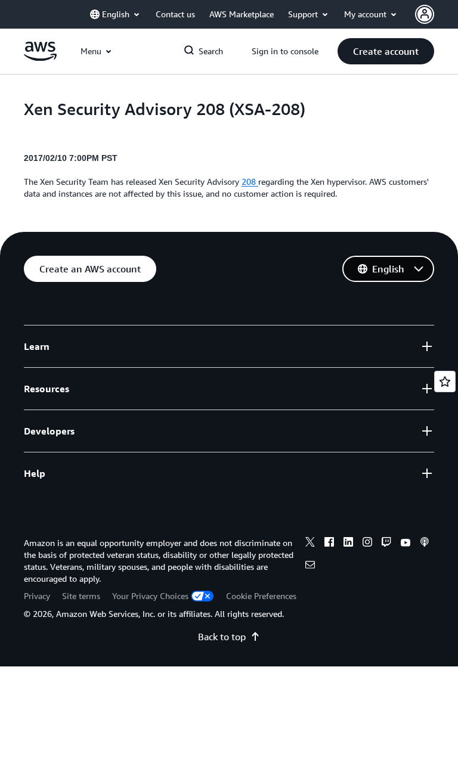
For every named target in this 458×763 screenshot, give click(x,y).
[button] (386, 51)
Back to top (222, 637)
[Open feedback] (445, 381)
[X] (310, 543)
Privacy (37, 596)
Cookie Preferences (261, 596)
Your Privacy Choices (150, 596)
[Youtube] (405, 543)
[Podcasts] (424, 543)
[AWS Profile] (424, 14)
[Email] (310, 566)
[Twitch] (386, 543)
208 (250, 181)
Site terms (81, 596)
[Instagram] (367, 543)
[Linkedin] (348, 543)
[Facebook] (329, 543)
